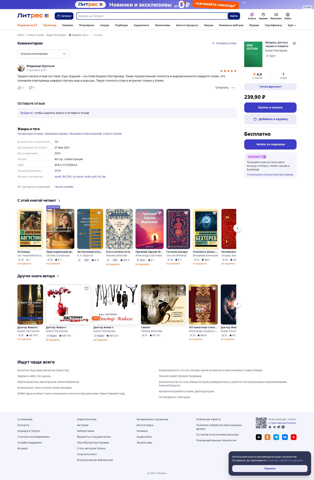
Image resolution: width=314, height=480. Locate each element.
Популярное (86, 25)
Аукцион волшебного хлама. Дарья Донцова (186, 391)
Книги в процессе (187, 25)
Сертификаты (273, 25)
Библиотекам (85, 431)
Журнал (254, 25)
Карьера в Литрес (28, 431)
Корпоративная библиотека (95, 460)
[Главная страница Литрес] (33, 16)
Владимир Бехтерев (205, 255)
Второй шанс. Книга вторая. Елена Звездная (44, 387)
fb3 (70, 176)
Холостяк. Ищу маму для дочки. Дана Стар (43, 370)
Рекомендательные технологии (216, 440)
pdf (94, 176)
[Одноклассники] (267, 437)
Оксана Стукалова (58, 255)
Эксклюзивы (162, 25)
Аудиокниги (141, 25)
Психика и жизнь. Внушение (205, 251)
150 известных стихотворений (203, 327)
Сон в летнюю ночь (118, 251)
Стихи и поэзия (112, 133)
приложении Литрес (283, 423)
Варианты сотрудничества (94, 436)
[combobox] (152, 16)
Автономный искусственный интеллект (90, 251)
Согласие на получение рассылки (217, 434)
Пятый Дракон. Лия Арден (174, 397)
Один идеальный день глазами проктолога (60, 251)
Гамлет (145, 327)
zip (104, 176)
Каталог (66, 16)
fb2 (64, 176)
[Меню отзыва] (233, 88)
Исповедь (23, 251)
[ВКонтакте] (285, 437)
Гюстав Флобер (176, 255)
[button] (221, 71)
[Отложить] (39, 212)
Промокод (49, 25)
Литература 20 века (30, 133)
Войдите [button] (26, 113)
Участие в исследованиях (33, 436)
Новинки (67, 25)
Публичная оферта (208, 419)
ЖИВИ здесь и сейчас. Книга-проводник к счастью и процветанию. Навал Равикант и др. (71, 393)
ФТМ (58, 170)
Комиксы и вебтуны (231, 25)
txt (99, 176)
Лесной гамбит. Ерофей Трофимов (180, 376)
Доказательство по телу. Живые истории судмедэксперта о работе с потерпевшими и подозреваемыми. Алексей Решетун (223, 383)
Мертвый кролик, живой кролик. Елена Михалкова (48, 382)
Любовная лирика (56, 133)
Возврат (22, 448)
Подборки (121, 25)
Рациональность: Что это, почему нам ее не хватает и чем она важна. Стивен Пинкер (210, 370)
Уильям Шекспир (116, 255)
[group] (127, 68)
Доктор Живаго (27, 327)
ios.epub (78, 176)
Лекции (208, 25)
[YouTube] (294, 437)
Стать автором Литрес (91, 448)
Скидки (104, 25)
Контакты (23, 425)
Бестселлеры (145, 425)
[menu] (43, 53)
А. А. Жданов (85, 255)
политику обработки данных (285, 460)
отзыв (283, 78)
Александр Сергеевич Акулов (150, 255)
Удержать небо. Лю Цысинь (34, 376)
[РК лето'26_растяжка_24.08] (157, 4)
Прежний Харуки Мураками (150, 251)
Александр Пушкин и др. (203, 331)
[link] (122, 66)
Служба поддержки (29, 442)
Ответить (222, 88)
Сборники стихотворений (85, 133)
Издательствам (86, 419)
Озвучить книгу (87, 454)
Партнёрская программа (93, 442)
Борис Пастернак (276, 50)
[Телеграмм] (276, 437)
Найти (234, 16)
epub (58, 176)
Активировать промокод (152, 419)
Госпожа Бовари (177, 251)
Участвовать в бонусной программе (270, 174)
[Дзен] (259, 437)
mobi (88, 176)
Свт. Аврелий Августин (30, 255)
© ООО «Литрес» (157, 473)
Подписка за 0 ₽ (27, 25)
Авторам (82, 425)
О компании (25, 419)
